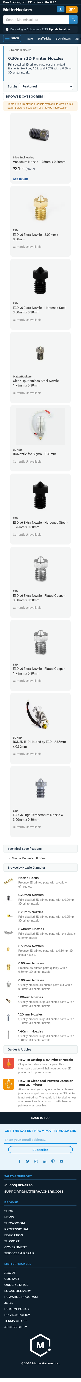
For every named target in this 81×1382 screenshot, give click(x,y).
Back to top (40, 1118)
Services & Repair (19, 1253)
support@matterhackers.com (33, 1191)
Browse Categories (25, 96)
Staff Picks (44, 38)
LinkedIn (44, 1161)
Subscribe (40, 1150)
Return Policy (16, 1309)
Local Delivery (17, 1291)
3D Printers (63, 38)
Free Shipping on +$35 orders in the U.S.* (29, 2)
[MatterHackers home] (17, 10)
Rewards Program (21, 1297)
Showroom (14, 1223)
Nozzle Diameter (21, 50)
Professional (16, 1229)
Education (13, 1235)
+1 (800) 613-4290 (18, 1185)
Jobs (8, 1303)
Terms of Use (15, 1321)
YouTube (61, 1161)
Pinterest (53, 1161)
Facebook (19, 1161)
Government (15, 1247)
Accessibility (15, 1327)
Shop (8, 1211)
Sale (30, 38)
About (10, 1273)
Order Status (16, 1285)
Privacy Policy (17, 1315)
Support (11, 1241)
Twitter (28, 1161)
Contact (11, 1279)
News (9, 1217)
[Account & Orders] (61, 9)
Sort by (12, 86)
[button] (40, 29)
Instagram (36, 1161)
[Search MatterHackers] (73, 19)
